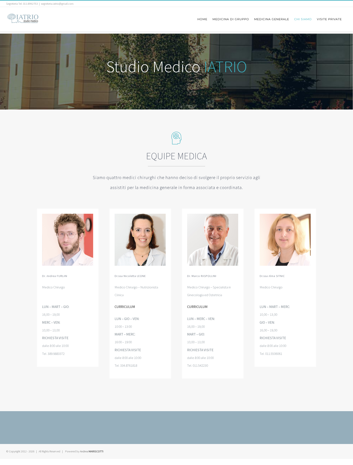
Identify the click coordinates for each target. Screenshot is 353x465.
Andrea (91, 451)
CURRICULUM (125, 306)
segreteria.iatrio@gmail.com (57, 4)
